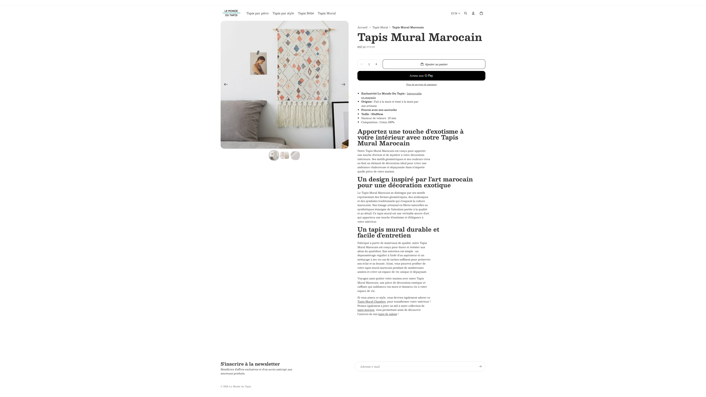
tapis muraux (365, 309)
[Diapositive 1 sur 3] (274, 155)
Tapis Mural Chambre (371, 301)
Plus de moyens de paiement (421, 84)
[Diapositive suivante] (344, 85)
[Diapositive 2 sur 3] (284, 155)
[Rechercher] (465, 13)
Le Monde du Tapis (240, 386)
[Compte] (473, 13)
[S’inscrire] (480, 366)
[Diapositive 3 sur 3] (295, 155)
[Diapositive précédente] (225, 85)
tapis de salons (387, 314)
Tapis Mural (380, 27)
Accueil (362, 27)
